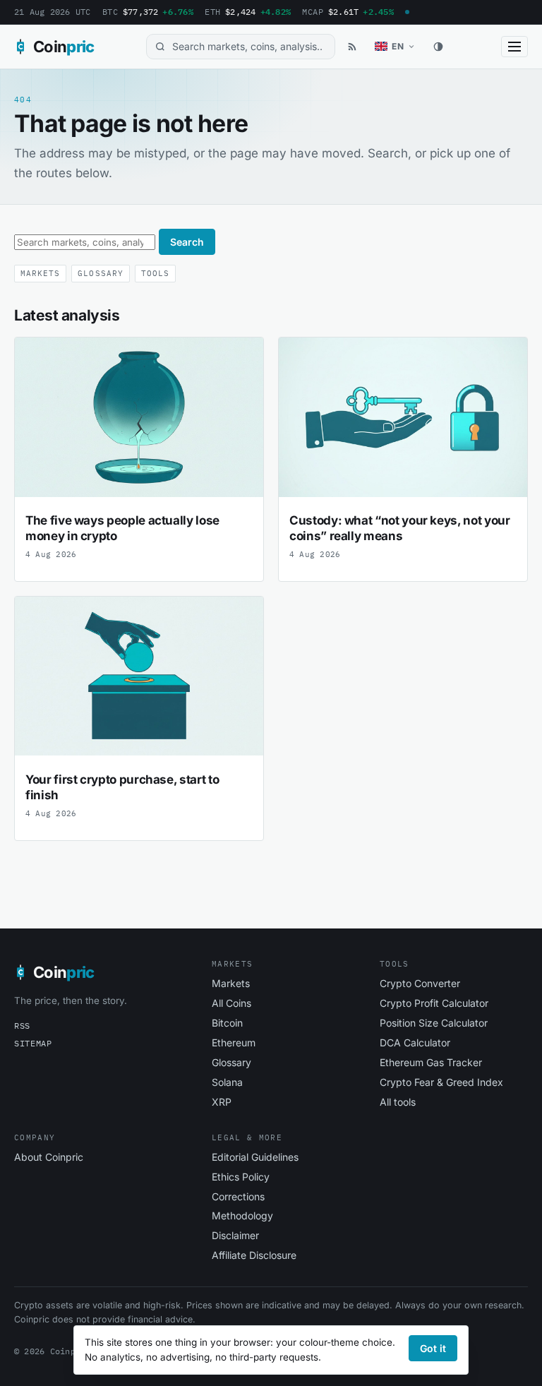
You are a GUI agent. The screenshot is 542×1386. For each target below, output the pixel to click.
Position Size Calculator (434, 1023)
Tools (155, 273)
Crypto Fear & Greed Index (441, 1082)
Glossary (100, 273)
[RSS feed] (352, 47)
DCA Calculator (415, 1042)
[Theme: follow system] (438, 47)
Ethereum (233, 1042)
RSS (22, 1025)
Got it (433, 1348)
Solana (227, 1082)
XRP (221, 1102)
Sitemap (33, 1043)
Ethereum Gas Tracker (431, 1062)
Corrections (238, 1196)
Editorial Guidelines (255, 1157)
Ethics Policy (241, 1177)
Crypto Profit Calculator (434, 1003)
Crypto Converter (420, 983)
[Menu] (514, 46)
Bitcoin (227, 1023)
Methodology (242, 1215)
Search (187, 242)
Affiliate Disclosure (254, 1255)
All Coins (231, 1003)
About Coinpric (48, 1157)
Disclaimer (235, 1235)
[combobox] (240, 47)
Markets (40, 273)
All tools (398, 1102)
